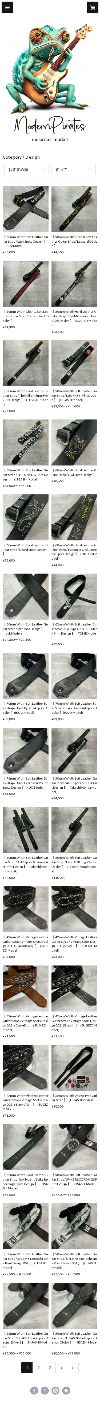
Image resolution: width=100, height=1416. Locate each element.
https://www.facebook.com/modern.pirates (34, 1391)
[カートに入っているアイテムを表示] (92, 7)
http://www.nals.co (66, 1391)
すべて (61, 169)
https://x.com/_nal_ (45, 1391)
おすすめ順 (18, 169)
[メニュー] (7, 7)
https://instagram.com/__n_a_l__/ (55, 1391)
